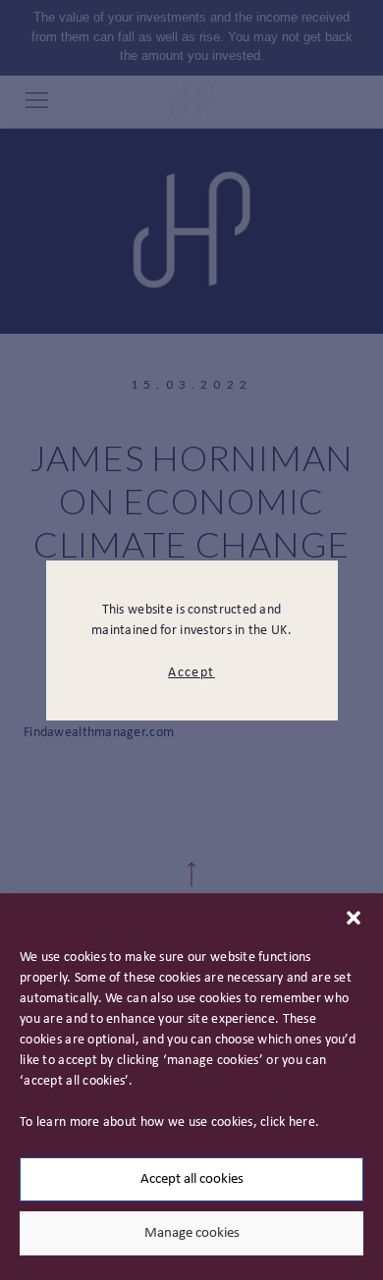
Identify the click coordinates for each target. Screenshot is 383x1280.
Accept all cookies (192, 1179)
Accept (191, 673)
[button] (353, 918)
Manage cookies (192, 1233)
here (302, 1122)
